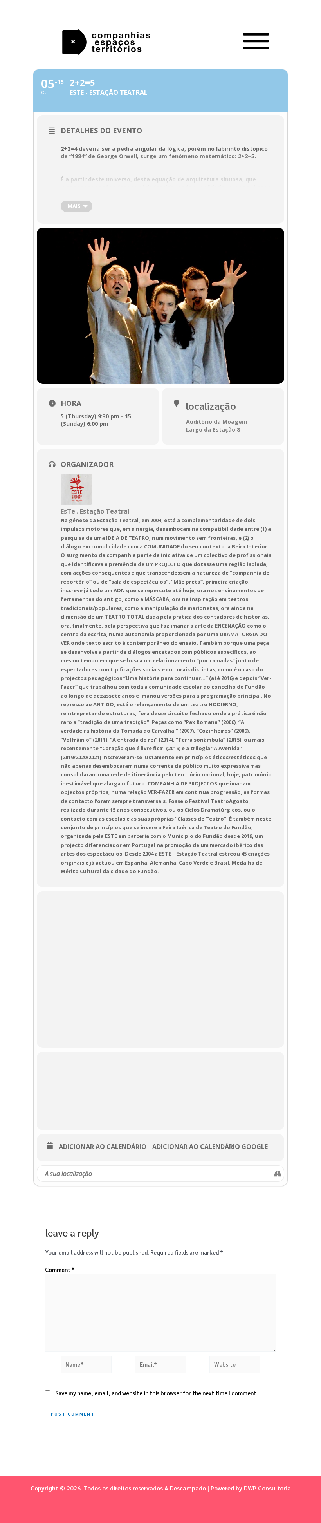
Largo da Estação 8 (213, 429)
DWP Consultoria (267, 1488)
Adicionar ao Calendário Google (210, 1147)
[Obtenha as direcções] (278, 1173)
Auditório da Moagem (216, 421)
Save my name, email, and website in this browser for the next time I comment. (156, 1392)
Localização (211, 405)
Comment (60, 1269)
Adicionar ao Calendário (102, 1147)
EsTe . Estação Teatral (95, 511)
